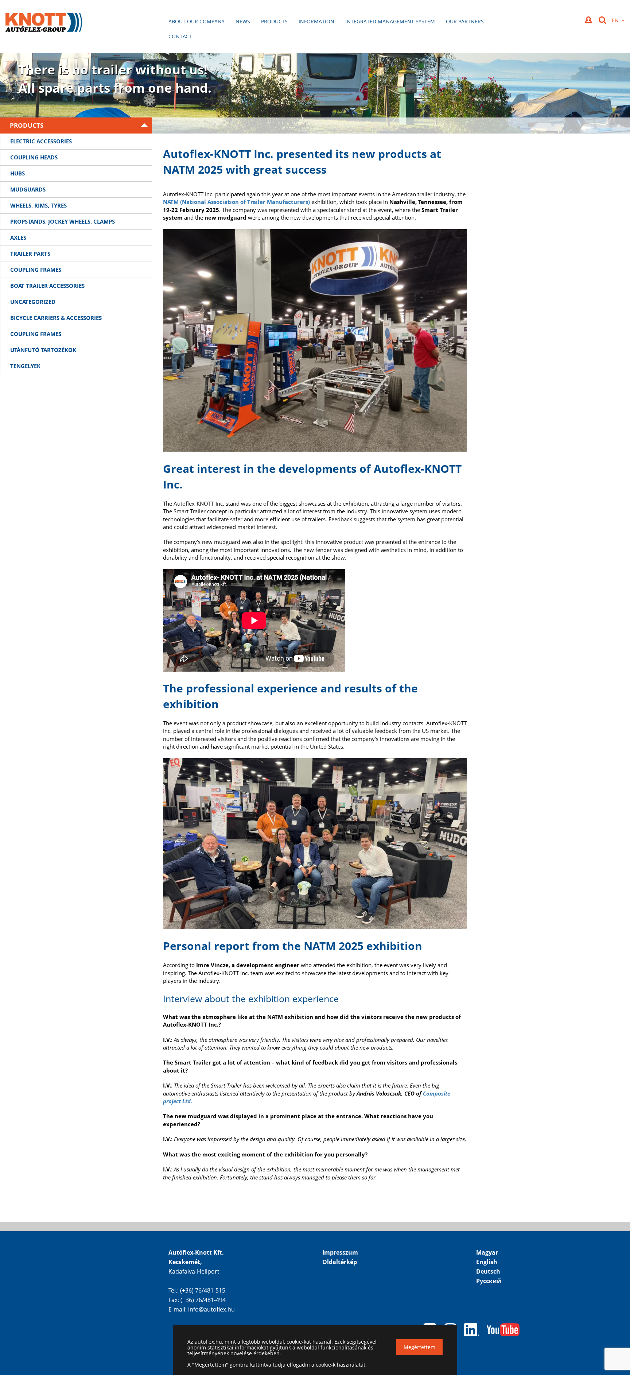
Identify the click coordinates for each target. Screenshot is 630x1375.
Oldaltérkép (339, 1262)
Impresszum (340, 1252)
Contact (180, 36)
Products (274, 21)
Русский (488, 1281)
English (486, 1262)
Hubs (17, 173)
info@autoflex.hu (211, 1309)
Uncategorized (32, 301)
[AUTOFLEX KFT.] (43, 23)
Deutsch (488, 1271)
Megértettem (419, 1347)
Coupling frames (35, 269)
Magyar (487, 1252)
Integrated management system (390, 21)
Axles (18, 237)
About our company (196, 21)
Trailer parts (30, 253)
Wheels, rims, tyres (38, 205)
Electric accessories (41, 141)
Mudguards (28, 189)
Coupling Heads (34, 157)
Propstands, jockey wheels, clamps (62, 221)
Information (316, 21)
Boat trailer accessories (47, 285)
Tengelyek (25, 366)
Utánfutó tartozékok (43, 350)
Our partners (465, 21)
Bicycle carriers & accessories (56, 317)
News (243, 21)
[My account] (589, 19)
